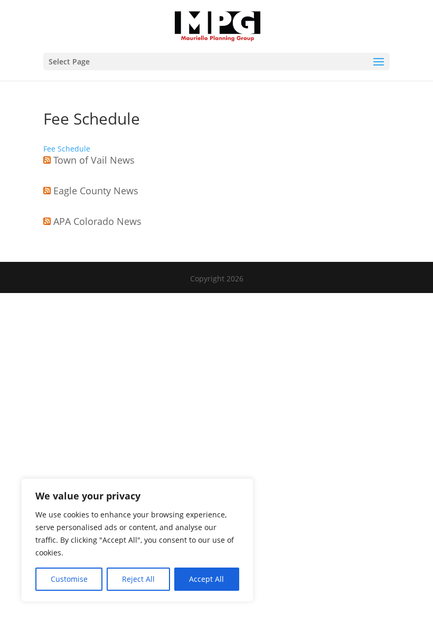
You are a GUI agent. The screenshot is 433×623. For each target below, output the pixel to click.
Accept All (206, 579)
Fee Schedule (66, 149)
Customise (69, 579)
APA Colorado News (97, 221)
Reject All (138, 579)
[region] (137, 540)
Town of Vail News (94, 160)
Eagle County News (95, 190)
